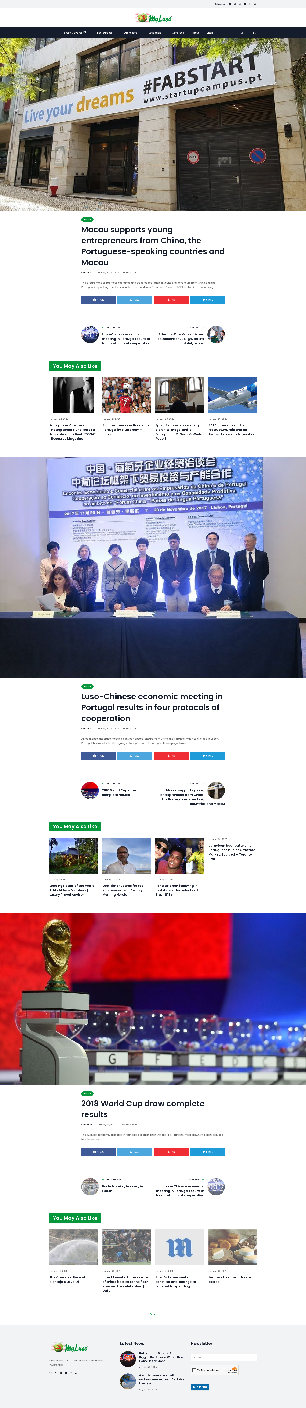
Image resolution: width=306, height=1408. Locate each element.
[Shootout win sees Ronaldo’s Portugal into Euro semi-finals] (126, 395)
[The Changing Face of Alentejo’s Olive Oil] (73, 1247)
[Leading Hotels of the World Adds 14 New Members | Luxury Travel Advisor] (73, 856)
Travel (87, 219)
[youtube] (245, 4)
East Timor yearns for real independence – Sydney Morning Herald (123, 890)
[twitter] (235, 4)
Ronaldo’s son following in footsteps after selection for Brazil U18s (178, 890)
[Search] (241, 33)
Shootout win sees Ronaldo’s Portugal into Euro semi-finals (125, 429)
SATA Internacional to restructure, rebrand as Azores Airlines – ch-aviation (231, 429)
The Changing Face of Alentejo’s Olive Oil (67, 1279)
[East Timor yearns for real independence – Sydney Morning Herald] (126, 856)
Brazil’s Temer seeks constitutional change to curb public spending (175, 1281)
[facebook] (230, 4)
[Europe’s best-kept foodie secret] (232, 1247)
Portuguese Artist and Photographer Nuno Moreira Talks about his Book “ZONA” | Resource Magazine (72, 432)
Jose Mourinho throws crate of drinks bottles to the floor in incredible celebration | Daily (125, 1284)
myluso (88, 272)
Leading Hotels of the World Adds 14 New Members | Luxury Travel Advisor (72, 890)
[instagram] (250, 4)
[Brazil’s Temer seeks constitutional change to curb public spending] (179, 1247)
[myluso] (153, 17)
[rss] (255, 4)
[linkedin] (240, 4)
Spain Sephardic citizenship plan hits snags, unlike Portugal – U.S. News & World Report (178, 432)
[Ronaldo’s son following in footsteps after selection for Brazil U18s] (179, 856)
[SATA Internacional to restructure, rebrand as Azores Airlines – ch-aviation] (232, 395)
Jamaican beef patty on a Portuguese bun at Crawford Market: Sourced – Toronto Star (231, 852)
